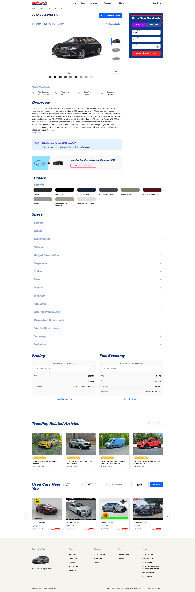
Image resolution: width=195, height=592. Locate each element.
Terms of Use (147, 555)
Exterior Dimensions (47, 311)
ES (48, 8)
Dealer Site (98, 559)
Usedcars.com (123, 555)
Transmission (42, 238)
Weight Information (46, 255)
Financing (72, 570)
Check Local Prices (146, 53)
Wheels (38, 287)
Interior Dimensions (46, 328)
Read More (37, 132)
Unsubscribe (147, 576)
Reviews (72, 562)
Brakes (38, 271)
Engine (38, 230)
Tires (37, 279)
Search (156, 484)
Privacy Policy (147, 559)
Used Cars (153, 25)
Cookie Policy (147, 562)
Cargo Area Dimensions (49, 320)
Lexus (42, 8)
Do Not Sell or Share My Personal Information (151, 567)
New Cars (139, 25)
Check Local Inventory (110, 15)
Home (33, 8)
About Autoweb (99, 555)
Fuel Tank (40, 303)
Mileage (39, 247)
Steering (39, 295)
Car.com (121, 559)
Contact (97, 562)
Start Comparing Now (82, 165)
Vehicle (38, 222)
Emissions (40, 344)
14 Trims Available (112, 24)
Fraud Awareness (149, 573)
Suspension (41, 263)
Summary (40, 336)
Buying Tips (73, 566)
